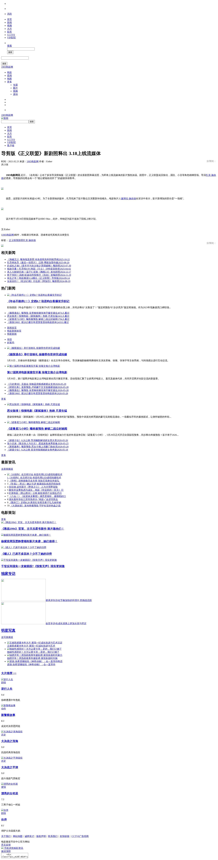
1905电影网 (7, 67)
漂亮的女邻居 (9, 793)
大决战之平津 (9, 767)
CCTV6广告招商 (80, 836)
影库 (9, 32)
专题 (15, 85)
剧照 (20, 240)
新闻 (9, 22)
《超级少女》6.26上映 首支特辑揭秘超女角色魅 (37, 449)
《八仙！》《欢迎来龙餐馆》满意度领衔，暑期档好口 (37, 496)
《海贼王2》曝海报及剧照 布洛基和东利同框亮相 (38, 259)
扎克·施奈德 (29, 240)
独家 (9, 78)
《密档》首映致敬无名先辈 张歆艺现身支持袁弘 (34, 480)
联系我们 (53, 836)
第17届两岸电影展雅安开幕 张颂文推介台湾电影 (37, 372)
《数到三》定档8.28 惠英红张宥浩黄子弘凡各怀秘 (35, 502)
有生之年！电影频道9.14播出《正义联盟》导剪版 (38, 278)
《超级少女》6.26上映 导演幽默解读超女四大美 (37, 440)
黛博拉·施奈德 (128, 198)
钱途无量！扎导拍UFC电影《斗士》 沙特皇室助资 (39, 268)
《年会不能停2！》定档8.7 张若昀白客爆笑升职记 (38, 301)
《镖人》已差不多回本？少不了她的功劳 (26, 553)
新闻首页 (12, 327)
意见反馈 (6, 845)
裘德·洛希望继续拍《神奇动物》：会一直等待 (31, 664)
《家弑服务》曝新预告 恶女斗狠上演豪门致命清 (38, 446)
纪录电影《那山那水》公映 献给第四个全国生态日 (35, 493)
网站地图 (17, 836)
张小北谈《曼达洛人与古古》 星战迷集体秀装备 (38, 443)
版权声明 (41, 836)
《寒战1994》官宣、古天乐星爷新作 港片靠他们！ (32, 528)
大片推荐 (8, 673)
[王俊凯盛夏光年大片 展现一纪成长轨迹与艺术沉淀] (34, 642)
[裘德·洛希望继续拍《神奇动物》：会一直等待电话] (34, 661)
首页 (9, 19)
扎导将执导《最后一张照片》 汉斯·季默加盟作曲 (38, 262)
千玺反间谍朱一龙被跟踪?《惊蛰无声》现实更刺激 (33, 566)
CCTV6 (11, 34)
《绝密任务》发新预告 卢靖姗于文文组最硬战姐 (38, 387)
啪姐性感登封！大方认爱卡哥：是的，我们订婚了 (33, 652)
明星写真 (8, 630)
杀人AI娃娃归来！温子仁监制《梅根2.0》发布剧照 (39, 272)
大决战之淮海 (9, 741)
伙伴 (4, 819)
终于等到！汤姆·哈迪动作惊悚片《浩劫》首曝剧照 (39, 275)
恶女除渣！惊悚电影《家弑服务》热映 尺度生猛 (38, 316)
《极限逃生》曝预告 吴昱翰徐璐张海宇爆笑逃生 (38, 313)
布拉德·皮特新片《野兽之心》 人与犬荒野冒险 (33, 487)
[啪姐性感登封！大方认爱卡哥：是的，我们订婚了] (34, 649)
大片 (9, 28)
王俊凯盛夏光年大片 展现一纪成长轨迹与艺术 (31, 646)
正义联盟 (13, 240)
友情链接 (64, 836)
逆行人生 (6, 688)
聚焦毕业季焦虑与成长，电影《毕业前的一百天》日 (36, 490)
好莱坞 (10, 342)
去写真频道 (7, 637)
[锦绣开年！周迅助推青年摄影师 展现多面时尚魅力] (34, 655)
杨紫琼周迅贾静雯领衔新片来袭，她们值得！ (29, 541)
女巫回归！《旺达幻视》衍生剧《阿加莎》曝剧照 (38, 281)
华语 (9, 339)
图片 (15, 88)
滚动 (15, 94)
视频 (9, 25)
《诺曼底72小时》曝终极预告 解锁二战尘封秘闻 (38, 319)
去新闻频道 (7, 469)
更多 (9, 81)
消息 (9, 14)
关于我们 (6, 836)
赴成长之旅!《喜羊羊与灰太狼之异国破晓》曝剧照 (39, 265)
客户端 (10, 145)
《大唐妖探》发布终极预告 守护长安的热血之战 (35, 505)
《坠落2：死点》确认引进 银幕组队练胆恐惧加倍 (35, 484)
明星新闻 (12, 334)
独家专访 (8, 573)
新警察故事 (8, 715)
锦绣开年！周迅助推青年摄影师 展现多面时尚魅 (32, 658)
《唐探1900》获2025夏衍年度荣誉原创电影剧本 (38, 322)
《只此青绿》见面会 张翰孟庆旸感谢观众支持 (36, 384)
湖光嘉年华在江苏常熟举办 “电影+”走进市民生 (33, 499)
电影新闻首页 (14, 331)
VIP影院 (11, 37)
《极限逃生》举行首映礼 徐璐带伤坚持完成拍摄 (37, 354)
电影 (9, 72)
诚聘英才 (29, 836)
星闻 (9, 75)
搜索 (9, 45)
